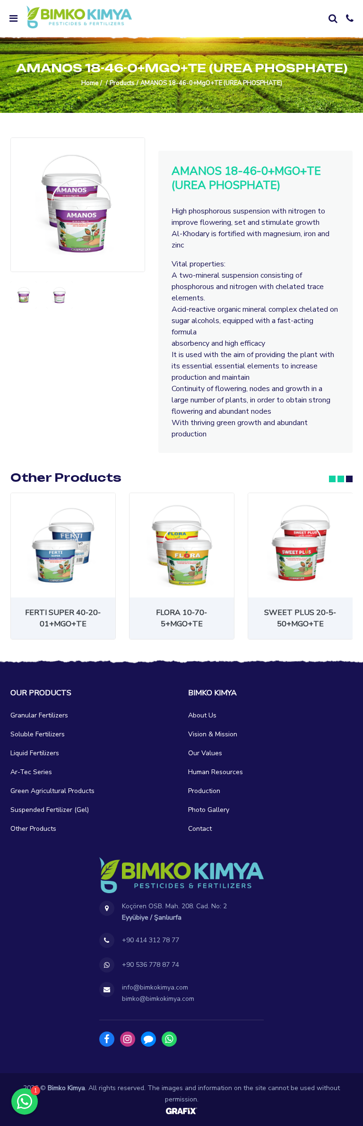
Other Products (33, 828)
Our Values (205, 753)
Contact (200, 828)
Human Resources (215, 772)
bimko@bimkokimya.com (158, 998)
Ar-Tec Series (31, 772)
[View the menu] (13, 18)
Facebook (106, 1039)
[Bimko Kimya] (79, 17)
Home (89, 83)
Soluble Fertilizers (37, 734)
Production (204, 790)
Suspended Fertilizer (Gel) (49, 809)
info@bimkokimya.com (155, 987)
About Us (202, 715)
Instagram (127, 1039)
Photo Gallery (208, 809)
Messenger (148, 1039)
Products (122, 83)
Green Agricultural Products (52, 790)
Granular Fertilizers (39, 715)
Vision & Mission (212, 734)
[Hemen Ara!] (349, 18)
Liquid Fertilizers (34, 753)
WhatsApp (169, 1039)
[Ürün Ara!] (332, 18)
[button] (332, 479)
